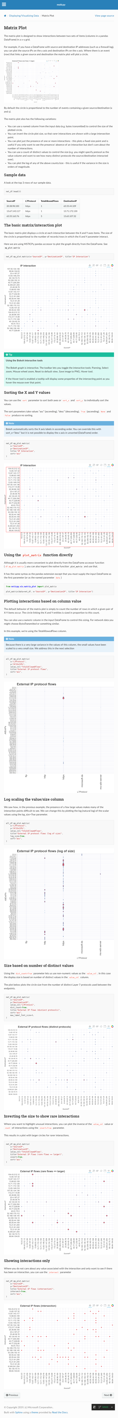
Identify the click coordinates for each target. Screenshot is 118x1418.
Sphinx (19, 1412)
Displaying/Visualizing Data (24, 16)
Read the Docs (60, 1412)
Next (107, 1395)
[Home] (5, 15)
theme (34, 1412)
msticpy (61, 5)
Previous (13, 1395)
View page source (104, 16)
